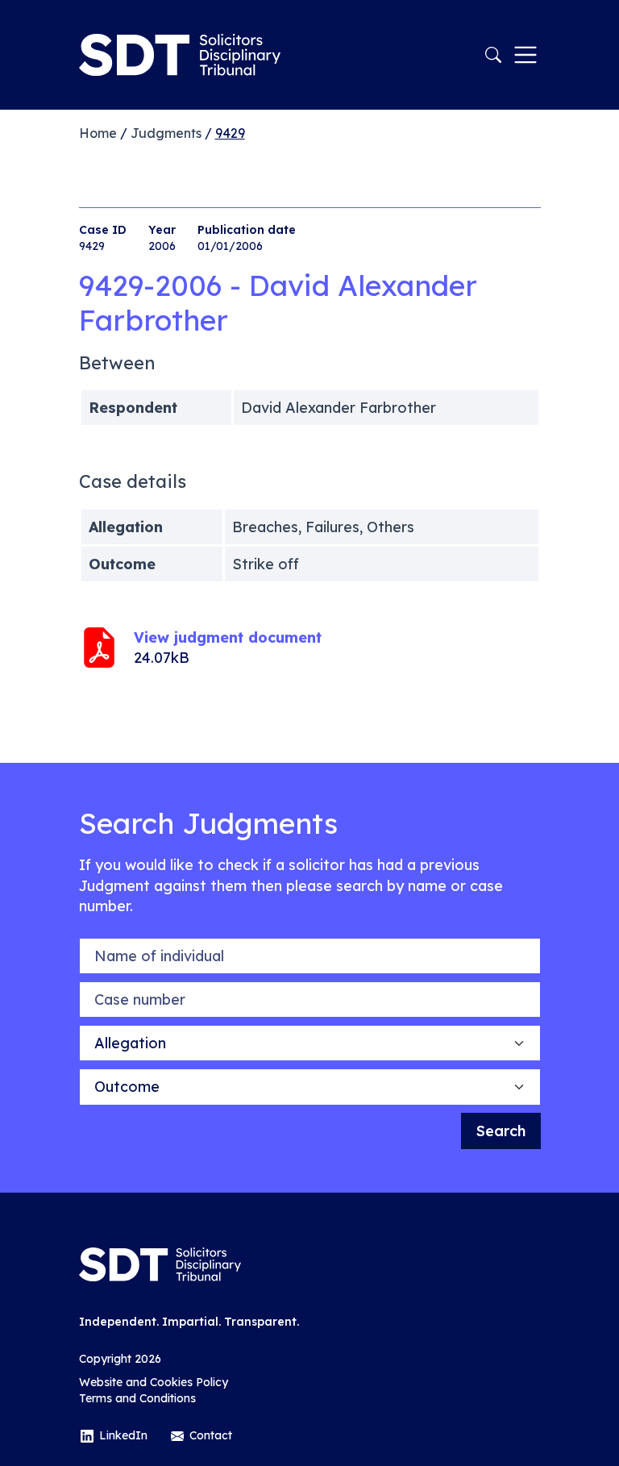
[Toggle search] (493, 55)
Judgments (166, 133)
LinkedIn (123, 1435)
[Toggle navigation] (525, 55)
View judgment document (228, 637)
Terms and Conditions (137, 1398)
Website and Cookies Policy (153, 1382)
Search (501, 1131)
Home (98, 133)
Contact (210, 1435)
